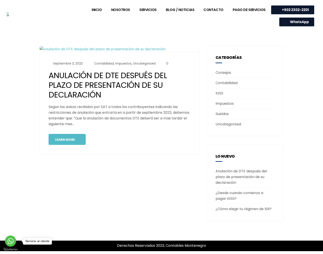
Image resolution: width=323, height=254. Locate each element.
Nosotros (120, 9)
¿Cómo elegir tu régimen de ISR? (244, 208)
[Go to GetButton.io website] (11, 249)
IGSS (219, 93)
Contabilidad (104, 63)
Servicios (148, 9)
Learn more (65, 139)
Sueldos (222, 113)
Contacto (213, 9)
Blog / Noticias (180, 9)
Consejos (223, 72)
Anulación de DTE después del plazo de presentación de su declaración (108, 85)
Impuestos (123, 63)
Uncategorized (144, 63)
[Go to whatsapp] (10, 241)
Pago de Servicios (249, 9)
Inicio (97, 9)
